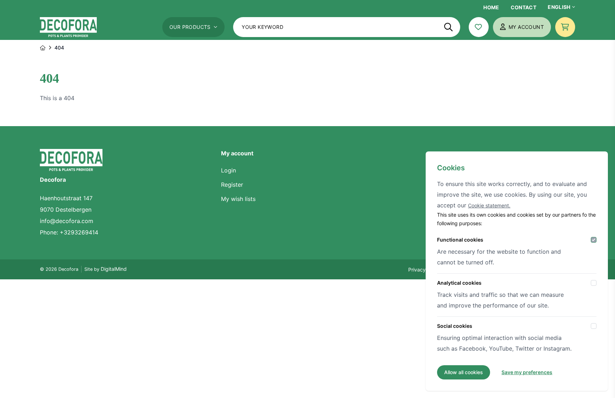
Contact (523, 7)
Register (232, 184)
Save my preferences (526, 372)
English (559, 7)
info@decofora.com (66, 220)
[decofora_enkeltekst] (68, 27)
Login (228, 170)
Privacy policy (424, 270)
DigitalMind (114, 269)
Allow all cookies (463, 372)
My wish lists (238, 198)
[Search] (448, 27)
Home (491, 7)
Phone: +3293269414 (69, 232)
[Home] (43, 47)
